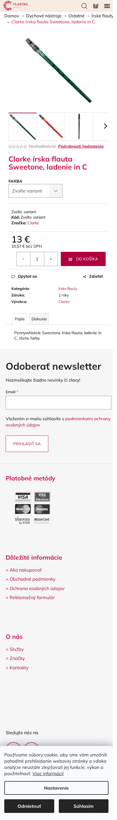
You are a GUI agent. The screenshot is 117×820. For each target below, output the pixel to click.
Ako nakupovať (26, 570)
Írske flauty (67, 288)
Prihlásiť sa (27, 443)
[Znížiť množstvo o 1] (23, 259)
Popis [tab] (20, 318)
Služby (17, 649)
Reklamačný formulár (32, 597)
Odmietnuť (29, 806)
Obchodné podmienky (33, 579)
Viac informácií (48, 773)
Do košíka (87, 259)
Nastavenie (56, 788)
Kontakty (19, 667)
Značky (17, 658)
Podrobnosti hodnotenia (81, 146)
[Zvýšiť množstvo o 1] (51, 259)
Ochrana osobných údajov (37, 588)
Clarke (33, 222)
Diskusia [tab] (39, 318)
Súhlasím (83, 806)
